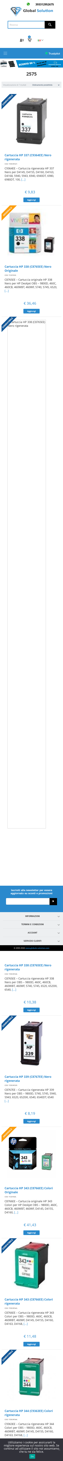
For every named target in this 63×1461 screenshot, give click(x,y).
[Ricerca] (50, 25)
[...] (23, 179)
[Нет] (59, 1449)
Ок (32, 1456)
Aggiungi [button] (31, 199)
